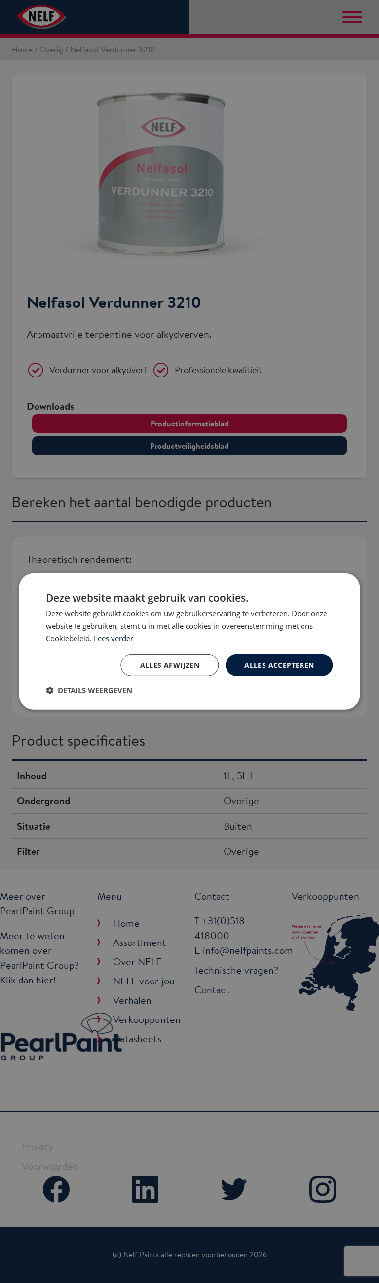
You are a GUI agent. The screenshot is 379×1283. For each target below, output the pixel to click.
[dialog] (189, 641)
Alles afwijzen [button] (170, 664)
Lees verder (113, 638)
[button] (89, 690)
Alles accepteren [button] (279, 664)
